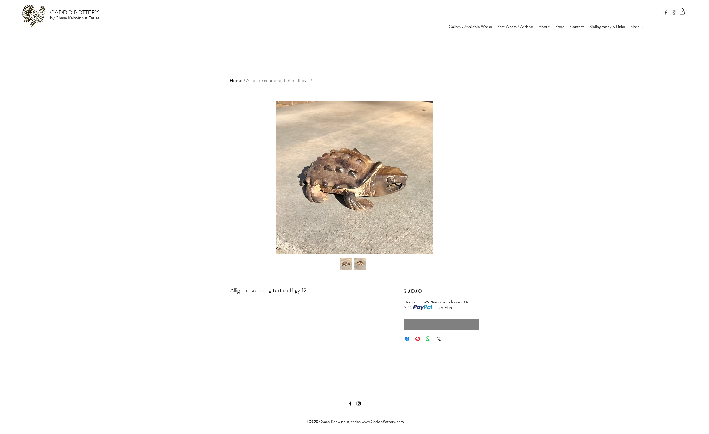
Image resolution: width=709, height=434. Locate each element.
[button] (682, 11)
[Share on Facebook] (407, 338)
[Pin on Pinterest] (417, 338)
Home (236, 80)
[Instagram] (674, 12)
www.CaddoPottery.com (383, 421)
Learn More (443, 307)
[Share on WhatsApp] (428, 338)
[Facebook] (666, 12)
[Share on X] (438, 338)
